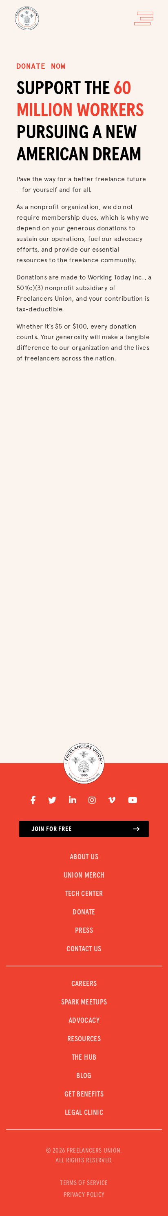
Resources (84, 1039)
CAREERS (84, 984)
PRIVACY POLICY (84, 1194)
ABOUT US (84, 857)
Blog (83, 1076)
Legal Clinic (84, 1113)
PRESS (84, 931)
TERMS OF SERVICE (84, 1183)
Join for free (51, 829)
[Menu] (143, 19)
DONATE (84, 912)
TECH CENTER (84, 894)
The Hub (84, 1057)
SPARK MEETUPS (84, 1002)
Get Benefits (84, 1094)
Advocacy (84, 1021)
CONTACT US (84, 949)
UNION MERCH (84, 875)
